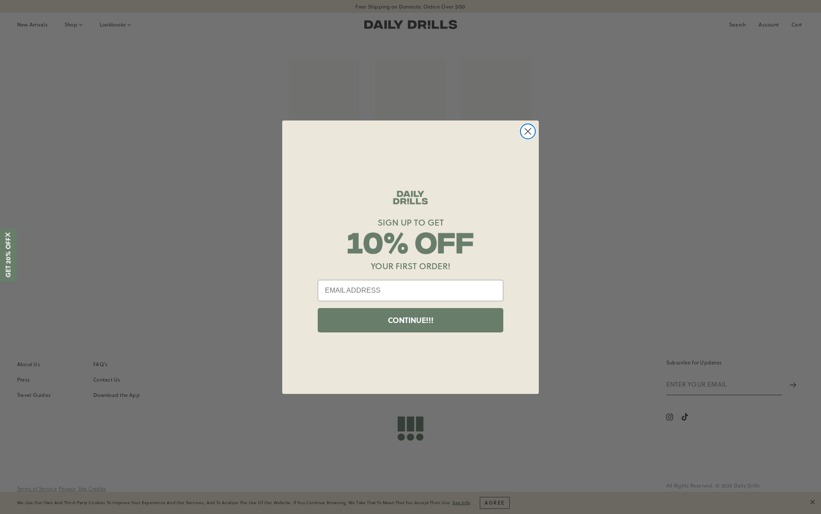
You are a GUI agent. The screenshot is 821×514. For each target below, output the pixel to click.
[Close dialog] (527, 131)
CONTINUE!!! (411, 320)
